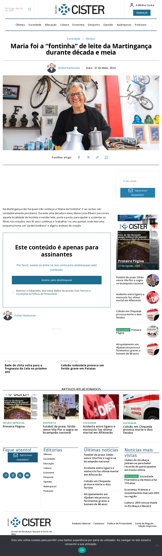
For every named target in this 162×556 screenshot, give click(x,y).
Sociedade (73, 38)
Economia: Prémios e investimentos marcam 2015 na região (141, 493)
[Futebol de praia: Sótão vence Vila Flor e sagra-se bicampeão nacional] (152, 280)
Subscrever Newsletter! (139, 193)
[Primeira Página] (137, 242)
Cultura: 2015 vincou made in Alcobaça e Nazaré (140, 504)
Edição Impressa (14, 423)
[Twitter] (88, 157)
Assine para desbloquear (56, 280)
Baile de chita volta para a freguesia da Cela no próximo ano (26, 369)
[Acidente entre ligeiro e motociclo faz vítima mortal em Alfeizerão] (152, 297)
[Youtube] (27, 475)
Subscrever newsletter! (24, 457)
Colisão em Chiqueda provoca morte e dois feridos (129, 314)
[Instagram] (13, 475)
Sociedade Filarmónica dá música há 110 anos (140, 480)
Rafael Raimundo (69, 68)
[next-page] (152, 222)
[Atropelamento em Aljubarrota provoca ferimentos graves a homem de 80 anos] (152, 348)
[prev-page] (145, 222)
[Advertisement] (74, 340)
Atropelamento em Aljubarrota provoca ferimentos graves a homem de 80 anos (128, 348)
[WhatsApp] (106, 157)
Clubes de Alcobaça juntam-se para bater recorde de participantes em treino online (140, 465)
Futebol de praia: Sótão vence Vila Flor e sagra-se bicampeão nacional (130, 280)
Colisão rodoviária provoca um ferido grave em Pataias (82, 367)
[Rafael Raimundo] (52, 68)
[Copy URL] (97, 157)
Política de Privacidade (44, 293)
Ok (82, 550)
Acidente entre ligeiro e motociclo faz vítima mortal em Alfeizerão (130, 297)
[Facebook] (79, 157)
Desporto (49, 423)
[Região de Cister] (79, 10)
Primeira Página (131, 261)
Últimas (90, 38)
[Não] (157, 546)
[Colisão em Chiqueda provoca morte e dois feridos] (152, 314)
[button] (29, 9)
